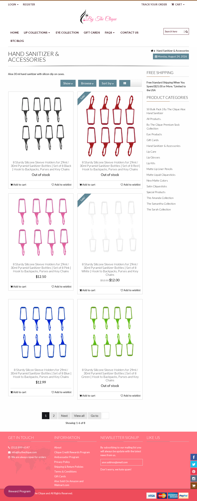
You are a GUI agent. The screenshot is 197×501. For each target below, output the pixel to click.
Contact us (129, 32)
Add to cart (19, 184)
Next (64, 415)
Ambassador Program (66, 457)
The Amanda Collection (160, 197)
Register (29, 4)
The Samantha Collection (161, 203)
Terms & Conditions (65, 471)
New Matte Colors (157, 180)
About (57, 447)
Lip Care (151, 151)
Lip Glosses (153, 157)
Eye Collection (67, 32)
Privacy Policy (62, 461)
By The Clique (37, 493)
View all (79, 415)
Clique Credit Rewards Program (72, 452)
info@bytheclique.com (24, 452)
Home (14, 32)
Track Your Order (154, 4)
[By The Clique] (98, 16)
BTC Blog (17, 40)
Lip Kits (151, 163)
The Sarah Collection (159, 209)
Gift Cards (92, 32)
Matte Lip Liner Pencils (160, 169)
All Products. (154, 118)
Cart (178, 4)
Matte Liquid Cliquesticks (161, 174)
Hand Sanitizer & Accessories (163, 145)
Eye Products (154, 134)
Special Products (156, 192)
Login (12, 4)
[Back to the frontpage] (152, 50)
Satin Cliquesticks (157, 186)
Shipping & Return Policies (68, 466)
